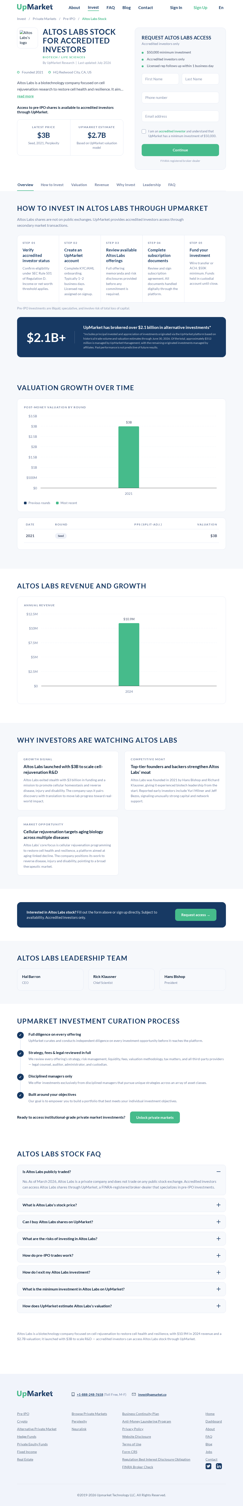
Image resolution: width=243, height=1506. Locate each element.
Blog (126, 7)
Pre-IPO (69, 19)
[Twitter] (208, 1466)
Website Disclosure (136, 1436)
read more (25, 96)
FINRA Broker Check (137, 1467)
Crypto (22, 1421)
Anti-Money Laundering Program (146, 1421)
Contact (145, 7)
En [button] (221, 7)
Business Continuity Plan (140, 1414)
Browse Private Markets (89, 1414)
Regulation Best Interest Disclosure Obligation (156, 1459)
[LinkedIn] (219, 1466)
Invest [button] (93, 7)
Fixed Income (27, 1452)
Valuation (79, 185)
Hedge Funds (26, 1436)
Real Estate (25, 1459)
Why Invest (126, 185)
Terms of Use (131, 1444)
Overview (25, 185)
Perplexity (79, 1421)
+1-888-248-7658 (90, 1394)
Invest (21, 19)
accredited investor (172, 131)
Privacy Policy (132, 1429)
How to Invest (52, 185)
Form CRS (129, 1452)
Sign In (176, 7)
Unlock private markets (155, 1117)
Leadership (152, 185)
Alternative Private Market (36, 1429)
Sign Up (200, 7)
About (74, 7)
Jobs (209, 1452)
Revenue (102, 185)
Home (210, 1414)
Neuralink (79, 1429)
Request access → (195, 915)
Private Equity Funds (32, 1444)
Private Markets (44, 19)
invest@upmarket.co (152, 1394)
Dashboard (214, 1421)
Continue (180, 150)
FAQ (111, 7)
